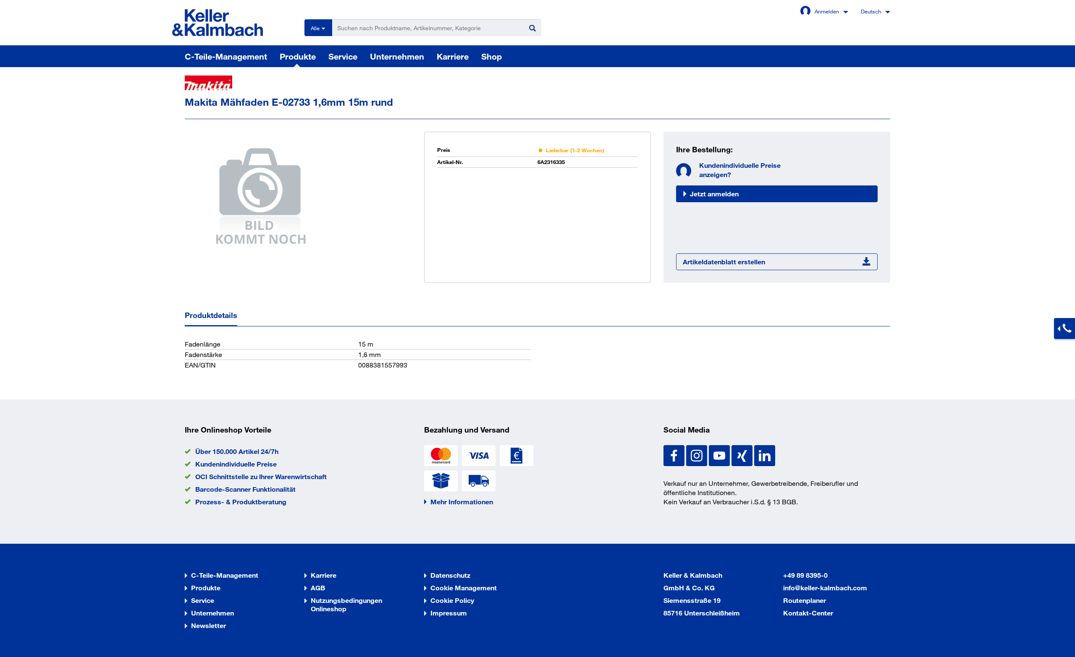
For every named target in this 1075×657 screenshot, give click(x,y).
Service (342, 56)
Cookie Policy (452, 600)
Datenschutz (450, 575)
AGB (318, 588)
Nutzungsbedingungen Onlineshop (346, 604)
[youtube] (720, 455)
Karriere (453, 56)
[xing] (743, 455)
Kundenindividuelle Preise (236, 464)
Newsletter (208, 625)
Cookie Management (463, 588)
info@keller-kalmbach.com (825, 588)
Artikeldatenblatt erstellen (724, 262)
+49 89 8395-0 (805, 575)
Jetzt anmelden (714, 194)
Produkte (298, 56)
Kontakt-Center (808, 613)
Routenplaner (804, 600)
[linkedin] (764, 455)
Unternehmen (397, 56)
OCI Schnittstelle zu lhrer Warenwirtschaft (261, 476)
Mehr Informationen (461, 502)
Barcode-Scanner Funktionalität (245, 489)
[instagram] (697, 455)
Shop (491, 56)
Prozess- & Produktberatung (240, 502)
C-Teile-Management (226, 56)
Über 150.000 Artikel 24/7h (236, 451)
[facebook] (674, 455)
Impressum (448, 613)
